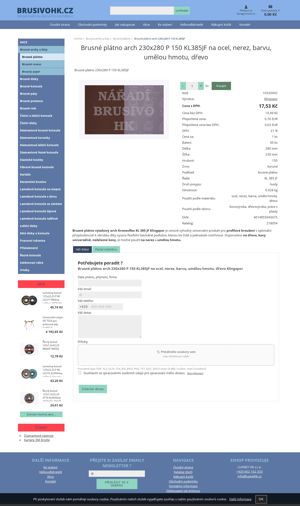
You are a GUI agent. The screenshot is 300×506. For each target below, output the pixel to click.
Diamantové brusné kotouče (40, 130)
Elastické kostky (31, 160)
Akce (146, 24)
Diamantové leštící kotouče (39, 145)
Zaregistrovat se (246, 13)
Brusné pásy (28, 94)
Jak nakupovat (125, 24)
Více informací (195, 373)
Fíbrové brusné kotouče (37, 167)
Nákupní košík (221, 24)
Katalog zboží (183, 472)
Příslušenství (29, 248)
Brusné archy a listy (34, 49)
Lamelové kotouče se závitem (41, 204)
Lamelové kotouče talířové (39, 218)
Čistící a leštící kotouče (36, 116)
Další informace (240, 499)
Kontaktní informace (183, 486)
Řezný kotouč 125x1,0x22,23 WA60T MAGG (51, 345)
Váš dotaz (82, 249)
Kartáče (25, 174)
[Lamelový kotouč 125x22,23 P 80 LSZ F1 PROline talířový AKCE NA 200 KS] (29, 300)
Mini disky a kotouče (34, 233)
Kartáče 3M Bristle (37, 440)
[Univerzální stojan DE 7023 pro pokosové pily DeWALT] (29, 325)
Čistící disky (28, 123)
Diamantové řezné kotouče (39, 152)
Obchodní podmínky (92, 24)
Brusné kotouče (31, 86)
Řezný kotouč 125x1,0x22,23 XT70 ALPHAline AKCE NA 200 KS (52, 395)
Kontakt (244, 24)
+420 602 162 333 (249, 471)
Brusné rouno (31, 64)
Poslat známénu (106, 249)
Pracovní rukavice (32, 240)
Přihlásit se (246, 10)
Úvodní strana (60, 24)
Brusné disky (29, 79)
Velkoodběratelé (191, 24)
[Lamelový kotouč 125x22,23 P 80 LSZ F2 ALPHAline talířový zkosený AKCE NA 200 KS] (29, 374)
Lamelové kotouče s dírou (38, 196)
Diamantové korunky (35, 138)
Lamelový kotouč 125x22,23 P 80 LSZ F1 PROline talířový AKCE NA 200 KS (52, 297)
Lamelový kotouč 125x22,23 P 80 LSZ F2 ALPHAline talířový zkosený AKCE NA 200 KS (52, 371)
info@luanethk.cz (250, 476)
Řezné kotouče (30, 255)
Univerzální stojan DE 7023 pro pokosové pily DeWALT (53, 322)
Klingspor (271, 99)
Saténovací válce (31, 263)
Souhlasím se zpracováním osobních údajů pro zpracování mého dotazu (134, 373)
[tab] (82, 249)
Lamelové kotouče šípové (38, 211)
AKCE (23, 42)
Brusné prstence (31, 101)
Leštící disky (28, 226)
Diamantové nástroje (38, 436)
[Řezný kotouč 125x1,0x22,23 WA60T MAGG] (29, 349)
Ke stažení (165, 24)
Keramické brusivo (33, 182)
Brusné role (28, 108)
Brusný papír (31, 71)
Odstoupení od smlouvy (183, 491)
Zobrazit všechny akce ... (41, 414)
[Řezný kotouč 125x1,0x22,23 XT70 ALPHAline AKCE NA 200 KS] (29, 398)
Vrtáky (24, 270)
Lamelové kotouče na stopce (40, 189)
